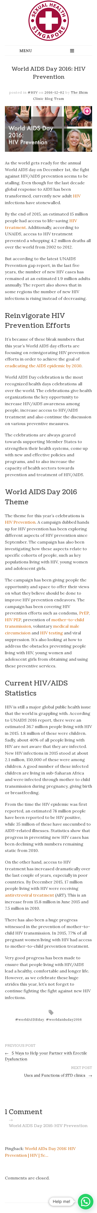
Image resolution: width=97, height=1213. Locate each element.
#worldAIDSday (29, 1019)
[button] (85, 1201)
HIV (76, 195)
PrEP (84, 613)
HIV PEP (13, 619)
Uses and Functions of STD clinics (58, 1075)
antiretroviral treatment (29, 895)
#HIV (33, 92)
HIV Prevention (20, 522)
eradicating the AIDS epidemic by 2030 (43, 365)
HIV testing (51, 632)
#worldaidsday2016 (64, 1019)
